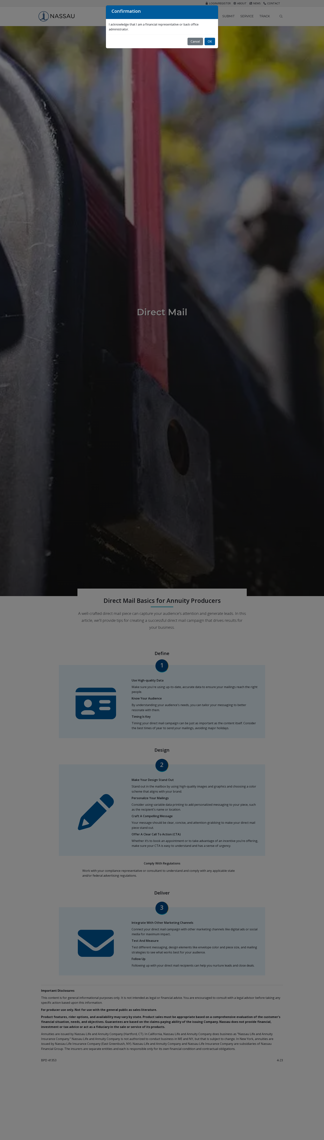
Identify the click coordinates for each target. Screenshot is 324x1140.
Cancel (195, 41)
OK (210, 41)
